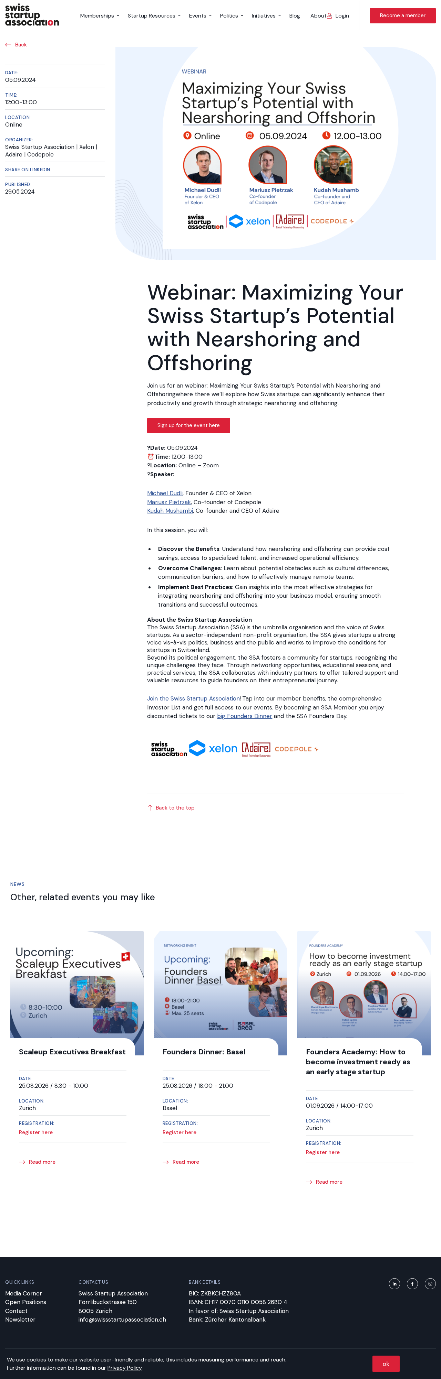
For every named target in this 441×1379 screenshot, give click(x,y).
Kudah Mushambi (170, 510)
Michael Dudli (165, 493)
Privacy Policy (124, 1367)
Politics (229, 15)
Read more (41, 1162)
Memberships (97, 15)
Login (342, 15)
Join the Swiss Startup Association (193, 698)
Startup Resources (151, 15)
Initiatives (264, 15)
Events (197, 15)
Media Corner (23, 1293)
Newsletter (20, 1319)
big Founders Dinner (244, 716)
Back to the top (175, 808)
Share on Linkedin (27, 170)
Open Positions (25, 1302)
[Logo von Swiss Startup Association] (32, 24)
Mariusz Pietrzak (169, 502)
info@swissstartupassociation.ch (122, 1319)
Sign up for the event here (188, 425)
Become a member (402, 15)
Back (20, 44)
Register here (36, 1132)
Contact (16, 1311)
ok (386, 1364)
